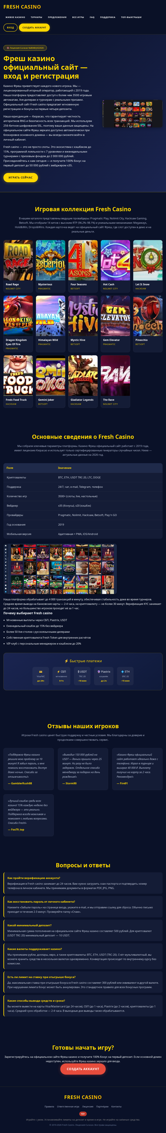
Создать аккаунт (83, 1069)
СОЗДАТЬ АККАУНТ (34, 27)
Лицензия (87, 1106)
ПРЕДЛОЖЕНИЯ (57, 17)
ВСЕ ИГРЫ (78, 17)
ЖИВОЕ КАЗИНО (15, 17)
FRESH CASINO (22, 6)
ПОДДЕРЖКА (107, 17)
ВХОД (10, 27)
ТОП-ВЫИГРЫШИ (131, 17)
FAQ (92, 17)
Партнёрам (102, 1106)
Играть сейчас (21, 177)
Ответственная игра (68, 1106)
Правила (49, 1106)
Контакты (116, 1106)
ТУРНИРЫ (36, 17)
